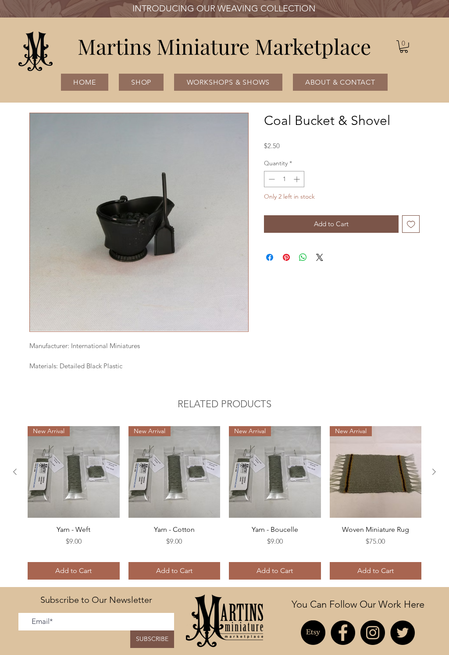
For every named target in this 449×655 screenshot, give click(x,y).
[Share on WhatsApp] (303, 257)
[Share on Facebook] (269, 257)
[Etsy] (313, 632)
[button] (403, 46)
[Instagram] (372, 632)
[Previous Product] (15, 471)
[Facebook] (343, 632)
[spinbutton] (284, 179)
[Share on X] (319, 257)
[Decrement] (270, 179)
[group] (224, 503)
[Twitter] (402, 632)
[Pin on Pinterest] (286, 257)
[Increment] (297, 179)
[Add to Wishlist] (411, 224)
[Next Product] (434, 471)
